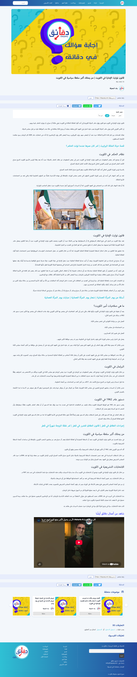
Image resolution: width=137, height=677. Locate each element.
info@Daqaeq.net (111, 663)
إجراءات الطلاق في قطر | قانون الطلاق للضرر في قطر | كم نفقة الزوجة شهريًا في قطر (82, 425)
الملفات (46, 652)
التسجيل (99, 629)
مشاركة (90, 613)
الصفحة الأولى (44, 657)
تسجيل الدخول (110, 629)
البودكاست (45, 646)
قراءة (95, 3)
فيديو (89, 3)
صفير (120, 115)
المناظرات (45, 654)
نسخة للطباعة (62, 106)
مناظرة (57, 3)
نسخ (91, 98)
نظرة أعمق (64, 3)
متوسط (113, 115)
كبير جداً (100, 115)
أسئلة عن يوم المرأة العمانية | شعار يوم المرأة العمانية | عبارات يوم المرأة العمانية (84, 297)
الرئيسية (102, 3)
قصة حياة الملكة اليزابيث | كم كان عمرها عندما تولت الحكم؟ (95, 145)
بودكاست (73, 3)
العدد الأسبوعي (48, 3)
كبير (107, 115)
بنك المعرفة (114, 88)
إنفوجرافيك (82, 3)
